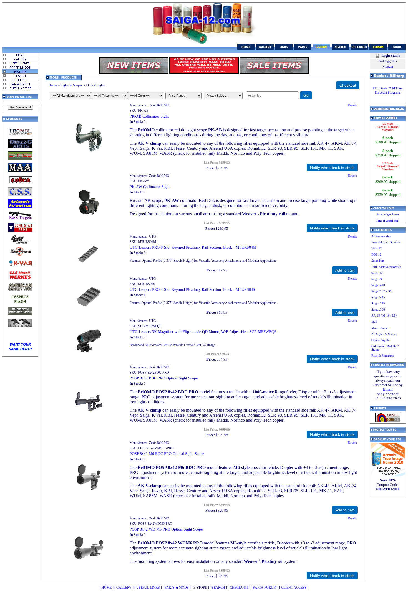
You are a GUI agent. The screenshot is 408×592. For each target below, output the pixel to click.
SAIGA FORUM (264, 587)
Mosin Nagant (380, 327)
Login (389, 66)
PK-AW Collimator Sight (150, 186)
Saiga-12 (377, 272)
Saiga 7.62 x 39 (381, 291)
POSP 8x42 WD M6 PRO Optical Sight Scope (166, 529)
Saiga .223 (378, 303)
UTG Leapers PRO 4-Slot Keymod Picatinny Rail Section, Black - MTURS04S (192, 289)
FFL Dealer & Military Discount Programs (388, 90)
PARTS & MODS (177, 587)
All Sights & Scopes (384, 334)
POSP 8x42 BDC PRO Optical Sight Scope (164, 378)
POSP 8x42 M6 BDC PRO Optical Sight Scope (167, 453)
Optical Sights (380, 340)
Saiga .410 (378, 285)
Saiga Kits (377, 260)
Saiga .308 (378, 309)
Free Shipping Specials (386, 242)
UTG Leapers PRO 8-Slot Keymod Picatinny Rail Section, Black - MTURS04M (193, 247)
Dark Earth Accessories (386, 266)
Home (53, 85)
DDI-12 (376, 254)
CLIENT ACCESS (293, 587)
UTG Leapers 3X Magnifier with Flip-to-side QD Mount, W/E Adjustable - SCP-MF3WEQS (203, 331)
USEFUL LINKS (148, 587)
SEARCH (218, 587)
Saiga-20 (377, 279)
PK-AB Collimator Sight (149, 116)
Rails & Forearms (382, 355)
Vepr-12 (376, 248)
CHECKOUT (239, 587)
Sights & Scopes (71, 85)
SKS (374, 321)
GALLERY (124, 587)
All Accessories (381, 236)
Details (352, 105)
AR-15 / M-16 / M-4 (384, 315)
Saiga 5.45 (378, 297)
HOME (107, 587)
